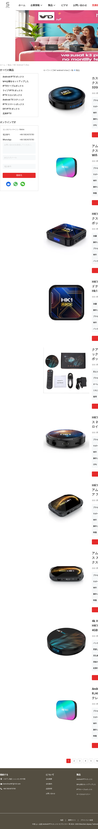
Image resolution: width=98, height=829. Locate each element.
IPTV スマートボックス (13, 104)
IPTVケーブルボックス (13, 86)
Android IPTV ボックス (13, 77)
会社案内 (49, 784)
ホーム (2, 65)
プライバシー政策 (87, 820)
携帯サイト (72, 820)
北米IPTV (7, 113)
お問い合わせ (50, 793)
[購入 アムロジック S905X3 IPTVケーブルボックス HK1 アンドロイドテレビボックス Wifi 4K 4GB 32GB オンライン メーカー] (66, 167)
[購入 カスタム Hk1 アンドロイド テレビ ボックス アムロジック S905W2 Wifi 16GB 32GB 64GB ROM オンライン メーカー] (66, 99)
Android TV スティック (13, 99)
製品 (9, 65)
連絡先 (19, 175)
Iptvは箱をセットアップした (16, 81)
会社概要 (49, 779)
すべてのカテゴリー (83, 794)
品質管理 (49, 789)
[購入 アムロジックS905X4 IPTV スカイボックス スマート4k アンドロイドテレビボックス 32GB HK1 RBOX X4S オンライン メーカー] (66, 574)
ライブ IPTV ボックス (13, 90)
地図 (61, 820)
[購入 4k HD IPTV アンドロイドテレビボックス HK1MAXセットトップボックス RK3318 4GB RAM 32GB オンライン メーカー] (66, 642)
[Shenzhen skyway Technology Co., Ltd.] (7, 5)
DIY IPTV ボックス (11, 109)
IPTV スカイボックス (12, 95)
